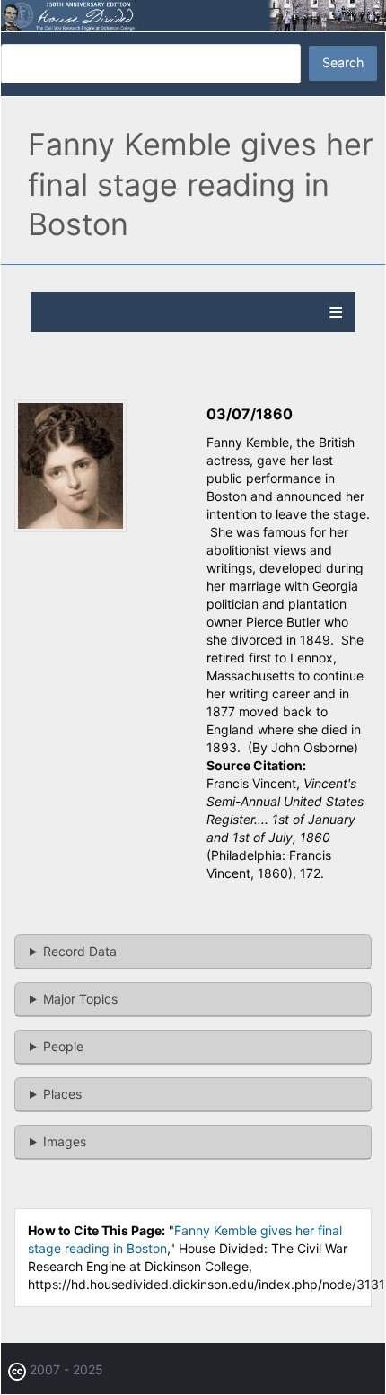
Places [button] (62, 1093)
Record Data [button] (80, 951)
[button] (70, 527)
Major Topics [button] (80, 998)
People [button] (63, 1046)
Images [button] (64, 1141)
